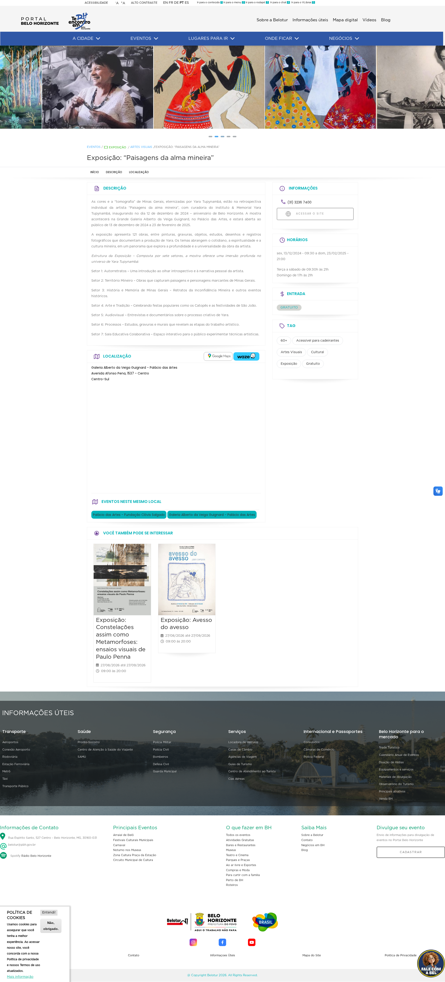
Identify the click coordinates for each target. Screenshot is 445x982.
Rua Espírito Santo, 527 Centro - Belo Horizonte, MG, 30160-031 (52, 838)
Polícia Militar (162, 742)
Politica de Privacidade (400, 955)
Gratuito (313, 363)
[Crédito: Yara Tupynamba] (111, 87)
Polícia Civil (161, 749)
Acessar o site (309, 213)
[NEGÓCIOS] (357, 38)
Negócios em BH (312, 845)
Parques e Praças (238, 860)
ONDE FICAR (278, 39)
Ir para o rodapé (256, 2)
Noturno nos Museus (127, 850)
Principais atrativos (392, 791)
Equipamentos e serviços (396, 769)
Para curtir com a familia (243, 875)
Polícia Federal (314, 756)
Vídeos (369, 20)
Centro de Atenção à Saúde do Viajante (105, 749)
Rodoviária (9, 756)
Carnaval (119, 845)
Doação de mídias (391, 762)
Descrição (114, 172)
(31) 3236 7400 (299, 202)
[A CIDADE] (98, 38)
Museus (231, 850)
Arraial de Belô (123, 835)
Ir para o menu (233, 2)
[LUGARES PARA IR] (232, 38)
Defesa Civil (161, 764)
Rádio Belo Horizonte (36, 855)
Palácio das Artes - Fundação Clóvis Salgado (129, 514)
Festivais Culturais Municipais (133, 840)
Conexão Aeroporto (16, 749)
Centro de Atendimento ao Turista (252, 771)
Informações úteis (310, 20)
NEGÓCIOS (340, 39)
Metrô (6, 771)
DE (176, 2)
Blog (386, 20)
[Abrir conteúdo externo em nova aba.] (218, 356)
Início (94, 172)
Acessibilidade (96, 2)
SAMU (82, 756)
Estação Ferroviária (15, 764)
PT (182, 2)
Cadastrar (411, 852)
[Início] (55, 14)
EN (165, 2)
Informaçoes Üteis (222, 955)
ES (187, 2)
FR (171, 2)
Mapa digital (345, 20)
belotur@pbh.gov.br (21, 844)
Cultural (317, 352)
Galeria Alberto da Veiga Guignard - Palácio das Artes (212, 514)
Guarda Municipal (165, 771)
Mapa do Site (311, 955)
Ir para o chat (279, 2)
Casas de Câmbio (240, 749)
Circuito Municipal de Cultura (133, 860)
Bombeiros (160, 756)
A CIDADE (83, 39)
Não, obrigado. (51, 925)
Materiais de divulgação (395, 777)
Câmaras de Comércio (319, 749)
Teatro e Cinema (237, 855)
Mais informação (20, 977)
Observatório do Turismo (396, 784)
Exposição (117, 147)
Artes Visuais (141, 147)
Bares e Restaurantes (240, 845)
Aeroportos (10, 742)
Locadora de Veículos (243, 742)
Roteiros (232, 885)
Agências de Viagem (242, 756)
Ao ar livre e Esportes (241, 865)
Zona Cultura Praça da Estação (134, 855)
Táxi (5, 778)
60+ (284, 340)
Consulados (312, 742)
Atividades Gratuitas (240, 840)
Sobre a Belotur (272, 20)
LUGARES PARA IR (208, 39)
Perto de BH (234, 880)
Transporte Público (15, 786)
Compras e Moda (238, 870)
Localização (139, 172)
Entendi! (49, 912)
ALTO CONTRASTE (144, 2)
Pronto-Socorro (89, 742)
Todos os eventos (238, 835)
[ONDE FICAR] (296, 38)
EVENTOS (140, 39)
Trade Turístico (389, 747)
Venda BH (386, 798)
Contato (307, 840)
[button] (210, 136)
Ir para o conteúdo (209, 2)
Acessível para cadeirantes (317, 340)
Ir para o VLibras (302, 2)
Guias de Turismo (240, 764)
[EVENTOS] (156, 38)
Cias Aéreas (236, 778)
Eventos (94, 147)
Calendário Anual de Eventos (399, 755)
